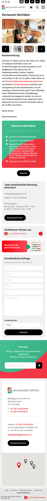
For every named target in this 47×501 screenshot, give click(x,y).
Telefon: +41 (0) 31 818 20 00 (15, 198)
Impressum (13, 490)
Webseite (23, 173)
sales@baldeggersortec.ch (15, 194)
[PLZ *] (23, 291)
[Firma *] (23, 273)
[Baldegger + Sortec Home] (13, 7)
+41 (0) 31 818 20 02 (24, 424)
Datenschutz (38, 490)
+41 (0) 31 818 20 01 (19, 412)
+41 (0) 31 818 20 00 (19, 409)
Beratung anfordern (15, 218)
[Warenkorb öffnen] (31, 7)
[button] (41, 49)
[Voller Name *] (23, 267)
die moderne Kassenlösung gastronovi (25, 81)
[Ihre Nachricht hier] (23, 305)
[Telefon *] (23, 279)
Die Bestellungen (20, 84)
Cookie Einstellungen (23, 493)
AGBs (6, 490)
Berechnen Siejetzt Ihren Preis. (12, 246)
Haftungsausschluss (25, 490)
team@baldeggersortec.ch (19, 435)
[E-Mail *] (23, 285)
